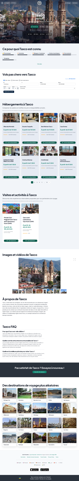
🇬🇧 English (19, 462)
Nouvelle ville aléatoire (40, 372)
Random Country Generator (33, 457)
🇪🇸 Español (31, 462)
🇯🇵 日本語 (60, 462)
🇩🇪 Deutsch (38, 462)
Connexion (75, 2)
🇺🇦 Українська (37, 464)
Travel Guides (43, 457)
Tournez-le (35, 26)
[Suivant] (49, 182)
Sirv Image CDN (53, 454)
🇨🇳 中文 (55, 462)
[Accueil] (39, 3)
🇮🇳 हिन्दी (43, 464)
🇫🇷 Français (25, 462)
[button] (75, 259)
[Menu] (2, 3)
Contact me (39, 454)
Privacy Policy (51, 457)
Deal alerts (23, 457)
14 (46, 182)
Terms (57, 457)
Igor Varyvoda (33, 454)
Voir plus (39, 64)
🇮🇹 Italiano (44, 462)
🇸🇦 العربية (50, 462)
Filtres (43, 26)
